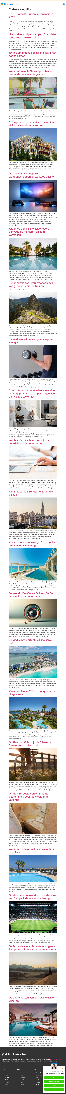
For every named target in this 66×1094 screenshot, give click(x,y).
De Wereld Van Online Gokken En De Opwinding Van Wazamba (31, 595)
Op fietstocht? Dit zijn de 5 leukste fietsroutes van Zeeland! (30, 744)
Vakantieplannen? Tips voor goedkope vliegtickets (32, 693)
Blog (36, 1091)
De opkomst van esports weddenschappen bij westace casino (31, 175)
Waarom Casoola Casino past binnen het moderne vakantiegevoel (31, 73)
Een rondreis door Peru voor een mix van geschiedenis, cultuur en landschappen (31, 286)
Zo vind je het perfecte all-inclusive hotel (30, 641)
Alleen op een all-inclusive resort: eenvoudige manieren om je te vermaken (29, 231)
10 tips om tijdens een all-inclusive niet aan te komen (32, 54)
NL (4, 1091)
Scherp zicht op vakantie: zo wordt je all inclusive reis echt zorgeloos (31, 124)
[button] (63, 3)
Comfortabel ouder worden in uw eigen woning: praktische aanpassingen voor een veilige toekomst (32, 393)
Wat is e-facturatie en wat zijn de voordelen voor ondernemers (29, 442)
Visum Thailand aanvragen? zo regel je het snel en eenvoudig (32, 544)
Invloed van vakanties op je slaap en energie (31, 341)
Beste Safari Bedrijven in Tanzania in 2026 (31, 15)
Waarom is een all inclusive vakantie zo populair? (32, 850)
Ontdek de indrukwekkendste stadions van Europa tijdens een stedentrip (32, 897)
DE (6, 1091)
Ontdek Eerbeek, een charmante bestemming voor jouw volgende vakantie (29, 796)
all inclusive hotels (55, 1059)
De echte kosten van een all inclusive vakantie (31, 999)
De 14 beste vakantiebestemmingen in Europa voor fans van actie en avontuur (32, 948)
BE (2, 1091)
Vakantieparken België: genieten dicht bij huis (32, 493)
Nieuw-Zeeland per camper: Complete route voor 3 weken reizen (32, 36)
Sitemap (39, 1091)
